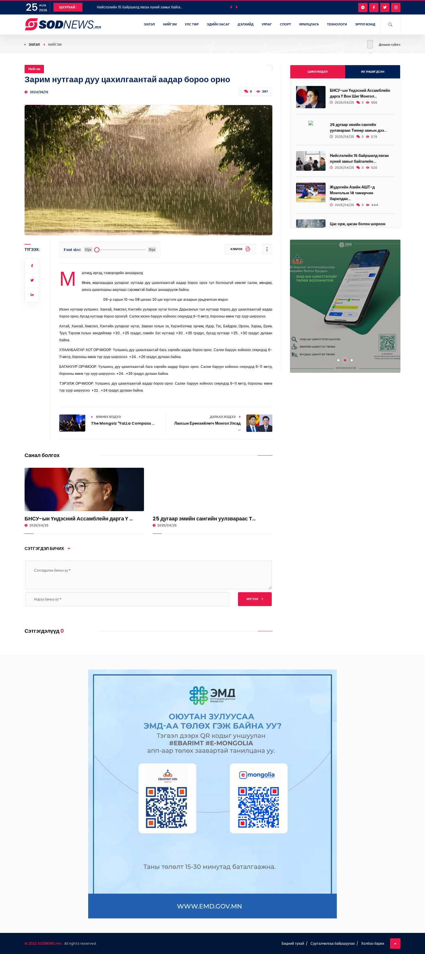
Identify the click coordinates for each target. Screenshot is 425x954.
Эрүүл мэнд (365, 24)
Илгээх (253, 599)
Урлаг (267, 24)
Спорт (285, 24)
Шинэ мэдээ (318, 71)
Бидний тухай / (295, 943)
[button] (338, 360)
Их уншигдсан (372, 71)
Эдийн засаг (218, 24)
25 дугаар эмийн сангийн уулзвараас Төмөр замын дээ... (358, 127)
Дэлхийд (246, 24)
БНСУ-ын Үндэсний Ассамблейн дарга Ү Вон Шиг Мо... (141, 7)
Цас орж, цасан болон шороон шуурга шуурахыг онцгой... (357, 226)
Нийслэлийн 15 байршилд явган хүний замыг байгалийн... (359, 158)
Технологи (337, 24)
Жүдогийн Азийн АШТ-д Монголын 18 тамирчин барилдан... (352, 192)
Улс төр (192, 24)
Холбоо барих (372, 943)
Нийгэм (170, 24)
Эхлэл (149, 24)
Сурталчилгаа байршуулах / (334, 943)
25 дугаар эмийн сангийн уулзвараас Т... (204, 518)
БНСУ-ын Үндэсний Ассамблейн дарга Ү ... (79, 518)
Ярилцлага (309, 24)
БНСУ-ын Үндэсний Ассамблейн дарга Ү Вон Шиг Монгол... (360, 93)
